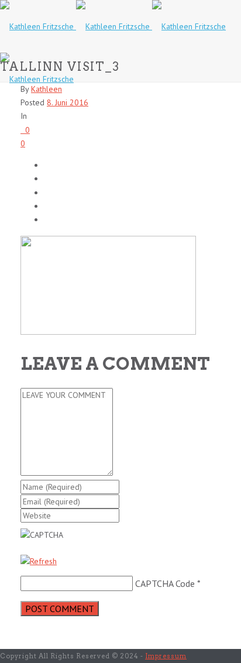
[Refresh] (38, 561)
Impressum (166, 656)
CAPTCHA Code (165, 583)
